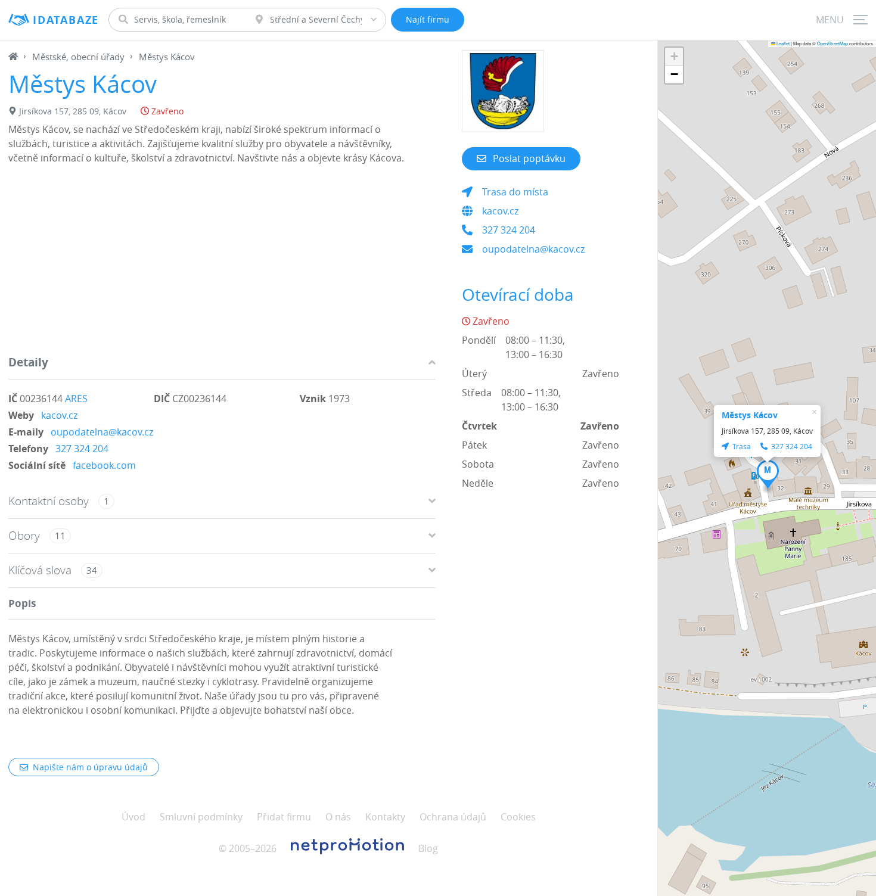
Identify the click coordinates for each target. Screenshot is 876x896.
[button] (768, 474)
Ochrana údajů (453, 816)
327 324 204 (81, 448)
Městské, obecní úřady (78, 57)
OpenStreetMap (832, 43)
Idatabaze (66, 20)
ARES (76, 398)
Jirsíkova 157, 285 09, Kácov (72, 111)
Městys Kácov (750, 415)
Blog (428, 848)
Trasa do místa (515, 191)
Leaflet (782, 43)
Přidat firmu (284, 816)
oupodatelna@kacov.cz (102, 431)
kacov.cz (59, 415)
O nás (338, 816)
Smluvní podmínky (201, 816)
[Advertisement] (222, 262)
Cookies (518, 816)
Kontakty (385, 816)
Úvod (133, 816)
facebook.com (104, 465)
